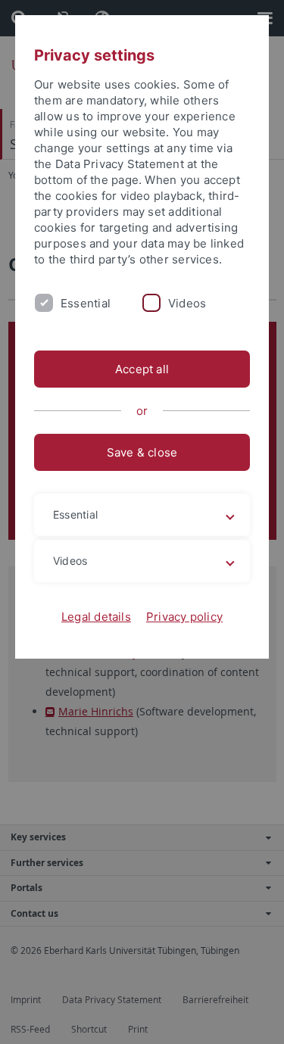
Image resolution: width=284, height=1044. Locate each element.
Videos (187, 303)
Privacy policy (184, 616)
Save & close (142, 452)
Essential (86, 303)
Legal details (96, 616)
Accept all (142, 369)
